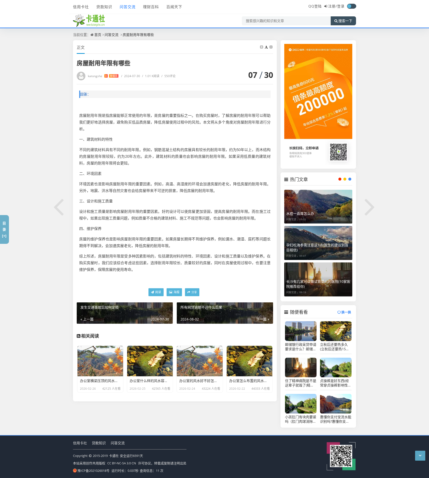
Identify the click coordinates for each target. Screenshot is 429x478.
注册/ (332, 6)
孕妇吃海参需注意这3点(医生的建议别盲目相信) (317, 247)
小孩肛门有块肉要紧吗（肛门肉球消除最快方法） (300, 419)
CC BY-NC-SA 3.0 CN (121, 463)
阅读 (157, 292)
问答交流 (128, 6)
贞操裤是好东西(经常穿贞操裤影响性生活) (335, 383)
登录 (341, 6)
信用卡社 (81, 6)
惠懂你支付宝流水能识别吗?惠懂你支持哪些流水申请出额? (335, 419)
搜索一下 (345, 21)
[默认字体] (267, 47)
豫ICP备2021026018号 (93, 470)
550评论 (168, 76)
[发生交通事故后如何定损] (59, 206)
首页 (97, 34)
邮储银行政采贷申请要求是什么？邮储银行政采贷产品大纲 (300, 346)
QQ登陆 (315, 6)
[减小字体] (262, 47)
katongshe (102, 76)
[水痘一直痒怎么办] (318, 207)
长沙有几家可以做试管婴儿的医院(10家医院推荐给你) (318, 284)
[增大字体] (271, 47)
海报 (176, 292)
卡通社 (114, 455)
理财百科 (151, 6)
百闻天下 (174, 6)
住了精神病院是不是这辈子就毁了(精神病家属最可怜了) (300, 383)
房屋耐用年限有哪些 (138, 34)
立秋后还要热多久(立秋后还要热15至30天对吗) (334, 346)
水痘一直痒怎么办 (300, 213)
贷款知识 (104, 6)
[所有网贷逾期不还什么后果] (370, 206)
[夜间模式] (351, 6)
